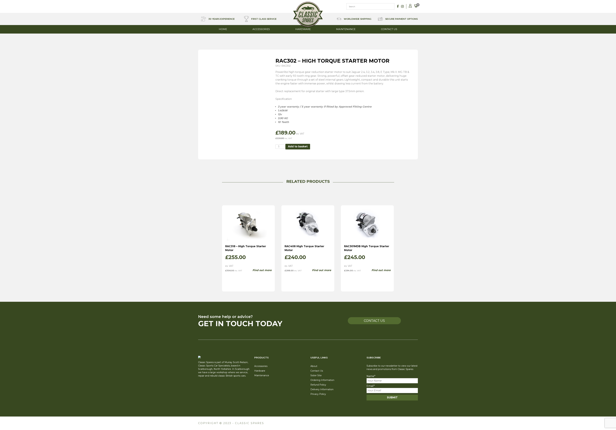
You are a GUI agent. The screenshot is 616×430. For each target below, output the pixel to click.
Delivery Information (322, 389)
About (313, 366)
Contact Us (389, 29)
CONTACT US (374, 321)
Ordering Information (322, 380)
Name (371, 376)
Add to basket (298, 146)
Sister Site (316, 375)
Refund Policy (318, 384)
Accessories (261, 29)
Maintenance (345, 29)
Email (371, 385)
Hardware (303, 29)
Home (223, 29)
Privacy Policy (318, 394)
